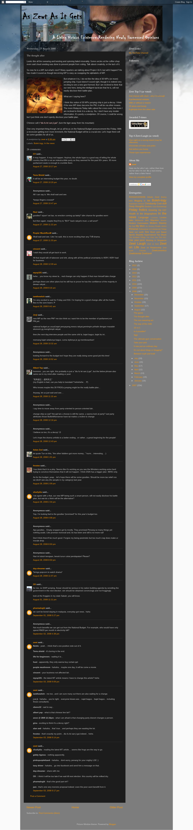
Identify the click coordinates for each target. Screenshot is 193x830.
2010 (134, 284)
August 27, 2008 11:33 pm (45, 240)
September (139, 306)
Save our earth (136, 232)
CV (34, 154)
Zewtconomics (159, 250)
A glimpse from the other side (142, 109)
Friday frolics (138, 210)
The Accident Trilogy (137, 237)
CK (34, 584)
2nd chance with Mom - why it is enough (147, 96)
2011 (134, 280)
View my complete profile (140, 177)
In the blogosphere (147, 213)
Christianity (150, 203)
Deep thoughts (136, 206)
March (137, 373)
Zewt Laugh (137, 243)
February (138, 377)
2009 (134, 288)
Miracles (163, 220)
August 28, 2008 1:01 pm (44, 457)
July (136, 358)
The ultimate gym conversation (147, 339)
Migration (154, 220)
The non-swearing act (143, 320)
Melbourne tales (142, 220)
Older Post (116, 807)
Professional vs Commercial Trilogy (152, 229)
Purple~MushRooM (42, 233)
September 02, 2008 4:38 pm (46, 634)
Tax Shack (162, 235)
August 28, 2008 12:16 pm (45, 420)
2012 (134, 277)
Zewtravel (147, 253)
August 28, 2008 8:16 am (44, 288)
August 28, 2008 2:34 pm (44, 502)
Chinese (141, 204)
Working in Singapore (156, 240)
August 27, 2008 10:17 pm (45, 166)
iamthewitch (39, 296)
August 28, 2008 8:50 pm (44, 544)
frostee (36, 466)
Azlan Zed (38, 450)
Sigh (136, 335)
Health (132, 213)
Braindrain (133, 204)
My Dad (132, 226)
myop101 (37, 273)
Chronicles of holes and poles (142, 146)
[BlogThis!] (65, 139)
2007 (134, 385)
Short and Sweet (158, 232)
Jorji (35, 315)
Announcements (137, 197)
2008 (134, 291)
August (137, 310)
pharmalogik (39, 608)
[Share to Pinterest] (73, 139)
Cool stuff (161, 203)
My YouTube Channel (138, 53)
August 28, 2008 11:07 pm (45, 576)
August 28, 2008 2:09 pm (44, 484)
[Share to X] (68, 139)
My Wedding (150, 226)
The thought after (141, 317)
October (138, 302)
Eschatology (161, 207)
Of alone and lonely (137, 106)
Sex (147, 232)
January (138, 381)
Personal (133, 229)
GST (164, 210)
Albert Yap (38, 368)
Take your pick (140, 343)
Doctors (148, 206)
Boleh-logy (38, 143)
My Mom (140, 226)
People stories (160, 226)
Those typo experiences (139, 152)
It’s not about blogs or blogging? (148, 350)
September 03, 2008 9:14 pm (46, 737)
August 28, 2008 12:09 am (45, 264)
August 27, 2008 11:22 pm (45, 225)
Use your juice (137, 240)
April (136, 370)
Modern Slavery (158, 223)
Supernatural (150, 235)
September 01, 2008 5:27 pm (46, 615)
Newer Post (34, 807)
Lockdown (154, 217)
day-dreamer (39, 568)
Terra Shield (39, 175)
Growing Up (154, 210)
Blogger (112, 824)
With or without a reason (140, 103)
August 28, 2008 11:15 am (45, 396)
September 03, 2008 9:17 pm (46, 791)
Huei (35, 212)
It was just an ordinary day (145, 346)
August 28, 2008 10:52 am (45, 359)
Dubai (154, 206)
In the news (49, 143)
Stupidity (139, 235)
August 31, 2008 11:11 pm (45, 600)
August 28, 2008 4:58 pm (44, 518)
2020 (134, 269)
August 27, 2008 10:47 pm (45, 203)
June (136, 362)
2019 (134, 273)
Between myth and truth (144, 354)
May (136, 366)
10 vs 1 (137, 328)
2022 (134, 265)
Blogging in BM (142, 201)
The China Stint (152, 237)
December (139, 295)
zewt (35, 642)
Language (143, 217)
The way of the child (143, 324)
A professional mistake (139, 99)
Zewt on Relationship (151, 248)
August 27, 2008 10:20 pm (45, 182)
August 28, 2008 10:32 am (45, 344)
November (139, 298)
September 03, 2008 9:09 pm (46, 682)
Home (75, 807)
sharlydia (37, 492)
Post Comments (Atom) (49, 813)
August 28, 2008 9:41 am (44, 306)
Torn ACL (162, 237)
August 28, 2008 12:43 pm (45, 441)
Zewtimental (135, 253)
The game (138, 313)
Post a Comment (37, 796)
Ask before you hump (138, 149)
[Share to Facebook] (71, 139)
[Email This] (63, 139)
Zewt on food (153, 244)
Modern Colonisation (138, 223)
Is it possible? (140, 331)
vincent (36, 249)
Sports (132, 235)
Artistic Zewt (153, 197)
